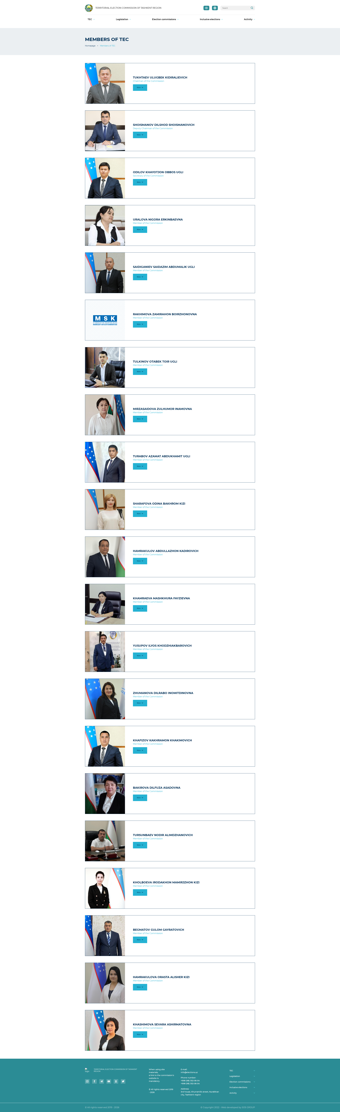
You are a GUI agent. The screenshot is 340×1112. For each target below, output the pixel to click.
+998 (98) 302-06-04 (190, 1080)
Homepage (90, 46)
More (139, 87)
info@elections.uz (189, 1072)
